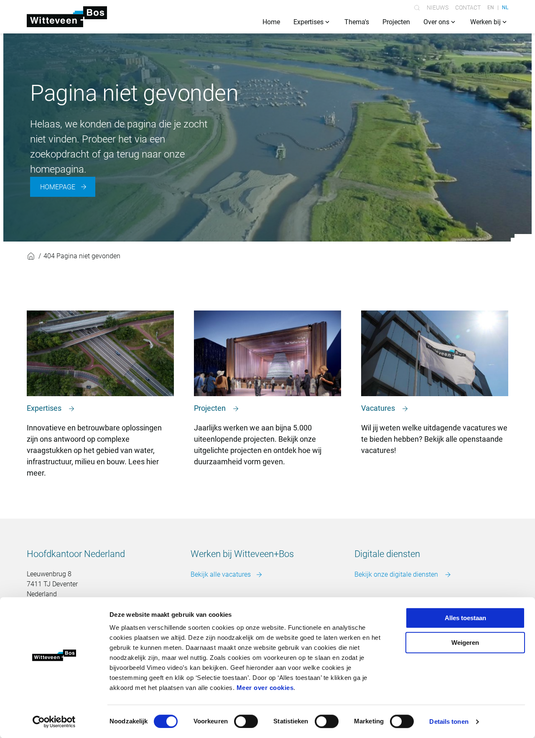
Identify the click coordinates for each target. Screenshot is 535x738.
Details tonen (448, 721)
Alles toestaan (465, 617)
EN (490, 7)
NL (505, 7)
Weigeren (465, 642)
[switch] (246, 721)
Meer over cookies (265, 687)
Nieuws (437, 7)
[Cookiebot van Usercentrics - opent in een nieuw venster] (54, 721)
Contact (468, 7)
